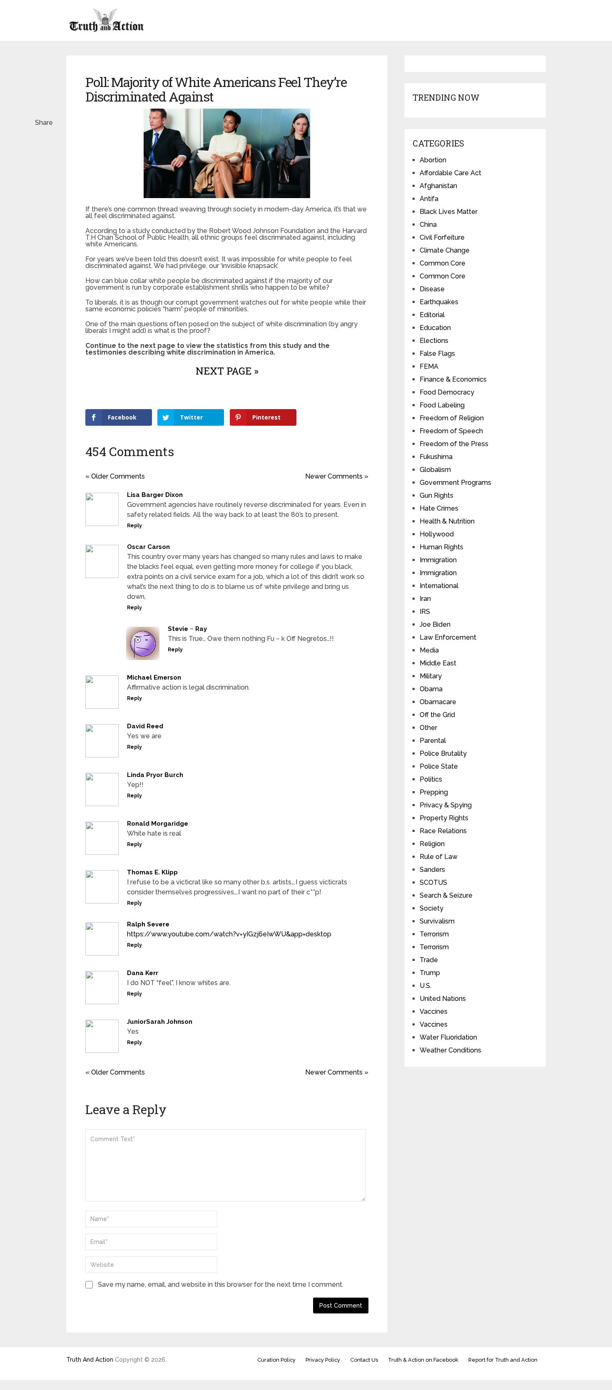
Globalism (435, 470)
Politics (431, 779)
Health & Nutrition (447, 521)
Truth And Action (89, 1359)
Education (435, 328)
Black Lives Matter (449, 212)
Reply (134, 526)
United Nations (443, 999)
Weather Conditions (450, 1050)
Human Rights (441, 547)
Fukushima (436, 457)
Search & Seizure (446, 895)
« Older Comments (115, 476)
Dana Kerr (142, 973)
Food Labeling (442, 405)
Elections (434, 341)
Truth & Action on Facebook (423, 1360)
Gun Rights (436, 495)
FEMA (429, 366)
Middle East (438, 663)
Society (431, 908)
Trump (430, 973)
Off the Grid (437, 715)
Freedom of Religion (452, 418)
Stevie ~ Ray (187, 629)
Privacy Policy (323, 1360)
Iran (425, 599)
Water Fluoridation (448, 1037)
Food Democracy (447, 392)
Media (429, 650)
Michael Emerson (154, 677)
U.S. (425, 986)
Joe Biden (435, 624)
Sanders (432, 870)
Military (431, 676)
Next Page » (227, 370)
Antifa (429, 199)
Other (428, 728)
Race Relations (443, 831)
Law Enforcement (448, 637)
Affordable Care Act (450, 173)
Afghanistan (438, 186)
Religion (432, 844)
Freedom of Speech (451, 431)
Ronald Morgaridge (157, 823)
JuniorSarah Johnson (159, 1021)
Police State (439, 766)
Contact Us (364, 1360)
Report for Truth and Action (502, 1360)
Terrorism (434, 934)
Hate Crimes (439, 508)
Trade (429, 960)
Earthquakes (439, 302)
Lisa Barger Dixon (155, 495)
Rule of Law (439, 857)
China (428, 224)
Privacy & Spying (446, 805)
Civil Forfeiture (442, 237)
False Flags (437, 353)
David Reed (145, 726)
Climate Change (445, 250)
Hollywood (437, 534)
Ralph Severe (148, 924)
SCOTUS (433, 882)
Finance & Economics (453, 379)
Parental (433, 741)
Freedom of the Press (454, 444)
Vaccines (434, 1011)
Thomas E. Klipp (152, 872)
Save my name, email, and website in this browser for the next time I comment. (220, 1284)
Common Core (442, 263)
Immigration (438, 560)
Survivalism (437, 921)
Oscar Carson (148, 547)
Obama (431, 689)
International (439, 586)
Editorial (432, 315)
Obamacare (438, 702)
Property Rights (444, 818)
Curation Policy (276, 1360)
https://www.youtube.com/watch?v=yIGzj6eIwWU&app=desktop (229, 934)
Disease (432, 289)
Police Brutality (443, 753)
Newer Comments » (336, 476)
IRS (425, 612)
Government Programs (455, 482)
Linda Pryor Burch (155, 775)
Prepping (434, 792)
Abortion (433, 160)
